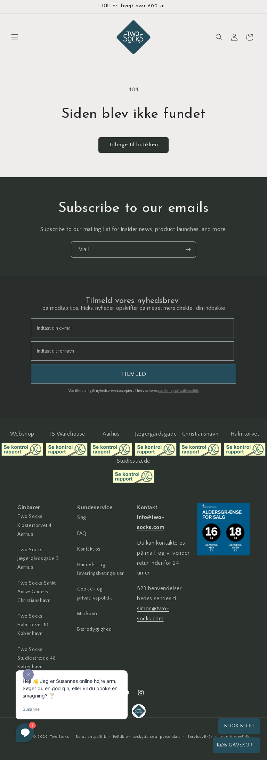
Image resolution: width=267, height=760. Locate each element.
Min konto (88, 614)
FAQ (82, 533)
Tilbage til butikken (133, 145)
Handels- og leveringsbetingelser (100, 569)
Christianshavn (200, 434)
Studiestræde (133, 461)
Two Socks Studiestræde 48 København (36, 658)
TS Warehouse (66, 434)
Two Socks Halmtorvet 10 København (33, 624)
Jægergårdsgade (156, 434)
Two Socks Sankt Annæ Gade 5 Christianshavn (36, 591)
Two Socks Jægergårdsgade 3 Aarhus (38, 558)
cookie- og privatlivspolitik (178, 391)
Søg (81, 517)
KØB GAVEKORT (236, 745)
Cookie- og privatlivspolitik (94, 593)
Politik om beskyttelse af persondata (146, 737)
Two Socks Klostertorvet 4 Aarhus (34, 525)
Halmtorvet (244, 434)
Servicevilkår (199, 737)
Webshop (22, 434)
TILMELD (133, 374)
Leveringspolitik (234, 737)
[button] (14, 37)
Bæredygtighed (94, 629)
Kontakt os (89, 549)
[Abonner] (188, 249)
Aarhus (111, 434)
